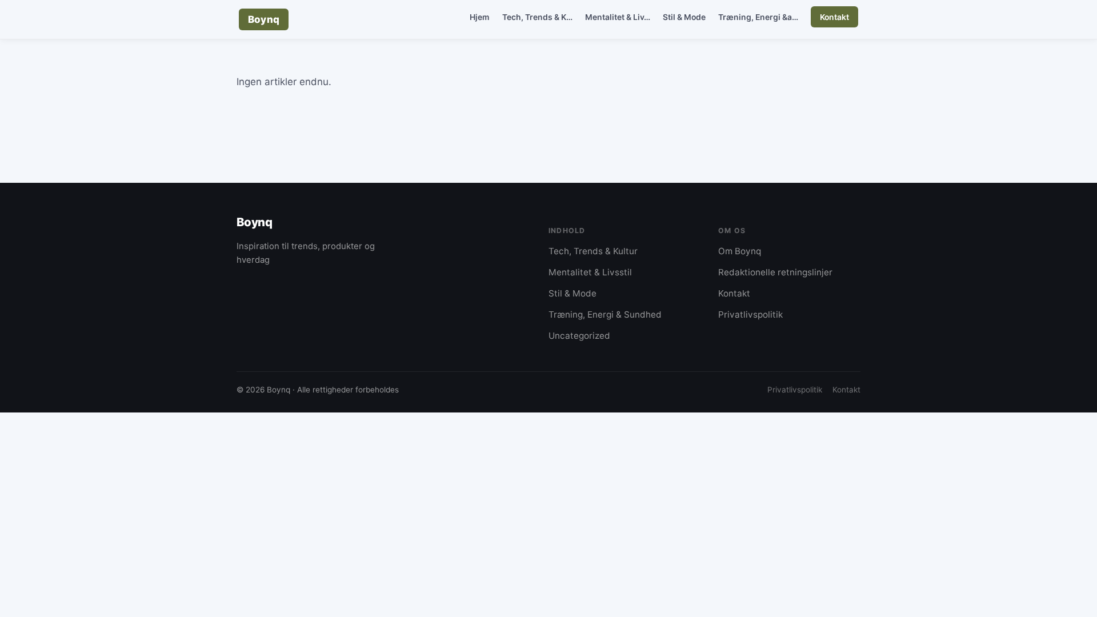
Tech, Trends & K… (537, 17)
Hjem (480, 17)
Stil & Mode (684, 17)
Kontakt (834, 17)
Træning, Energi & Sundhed (605, 314)
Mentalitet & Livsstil (590, 272)
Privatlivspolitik (750, 314)
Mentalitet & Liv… (617, 17)
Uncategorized (579, 335)
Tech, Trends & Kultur (593, 251)
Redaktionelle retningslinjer (775, 272)
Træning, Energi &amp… (764, 17)
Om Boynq (739, 251)
